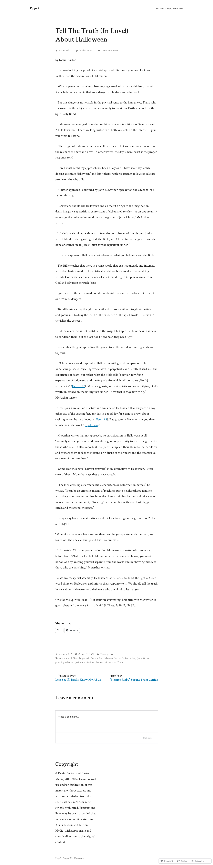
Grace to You (96, 658)
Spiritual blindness (95, 662)
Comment (147, 738)
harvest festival (121, 658)
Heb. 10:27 (78, 386)
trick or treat (110, 662)
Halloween (108, 658)
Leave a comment (110, 50)
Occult (146, 658)
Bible (75, 658)
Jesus (139, 658)
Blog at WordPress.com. (74, 858)
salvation (69, 662)
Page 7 (34, 8)
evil (87, 658)
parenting (59, 662)
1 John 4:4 (91, 425)
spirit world (80, 662)
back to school (65, 658)
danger (82, 658)
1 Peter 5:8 (100, 419)
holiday (133, 658)
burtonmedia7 (65, 50)
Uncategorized (106, 654)
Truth (120, 662)
